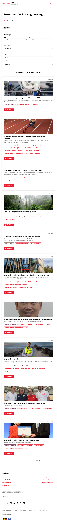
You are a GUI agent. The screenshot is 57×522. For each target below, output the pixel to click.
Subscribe (4, 485)
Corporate (7, 177)
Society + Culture (23, 216)
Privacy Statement (6, 510)
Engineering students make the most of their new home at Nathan (26, 275)
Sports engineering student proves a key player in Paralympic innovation (25, 137)
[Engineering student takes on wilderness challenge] (28, 430)
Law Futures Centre (36, 243)
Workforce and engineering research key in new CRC (22, 98)
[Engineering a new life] (28, 349)
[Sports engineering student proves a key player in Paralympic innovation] (28, 126)
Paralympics (29, 150)
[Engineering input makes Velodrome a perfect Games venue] (28, 393)
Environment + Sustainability (12, 365)
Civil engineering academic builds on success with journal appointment (28, 319)
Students (37, 153)
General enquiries (6, 482)
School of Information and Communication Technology (18, 287)
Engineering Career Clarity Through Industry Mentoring (23, 170)
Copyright (15, 510)
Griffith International (40, 177)
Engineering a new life (11, 359)
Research (35, 104)
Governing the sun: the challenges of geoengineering (22, 236)
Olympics (20, 150)
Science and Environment (38, 368)
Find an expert (45, 479)
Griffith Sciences (39, 147)
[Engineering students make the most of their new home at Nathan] (28, 265)
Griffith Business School (24, 104)
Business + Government (11, 216)
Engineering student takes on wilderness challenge (21, 440)
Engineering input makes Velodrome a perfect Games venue (24, 403)
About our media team (47, 482)
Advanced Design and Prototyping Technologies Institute (32, 145)
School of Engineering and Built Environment (16, 153)
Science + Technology (10, 104)
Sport (31, 153)
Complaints (23, 510)
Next (36, 460)
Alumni (6, 147)
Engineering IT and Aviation (25, 147)
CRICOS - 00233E (32, 510)
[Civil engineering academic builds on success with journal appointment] (28, 309)
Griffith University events (8, 477)
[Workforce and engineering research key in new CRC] (28, 88)
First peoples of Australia (8, 514)
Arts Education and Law (36, 216)
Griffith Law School (10, 219)
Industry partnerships (10, 150)
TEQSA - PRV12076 (43, 510)
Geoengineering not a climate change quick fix (20, 212)
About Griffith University (8, 479)
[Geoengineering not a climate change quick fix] (28, 202)
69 (29, 460)
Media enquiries (45, 477)
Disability (13, 147)
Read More (9, 109)
